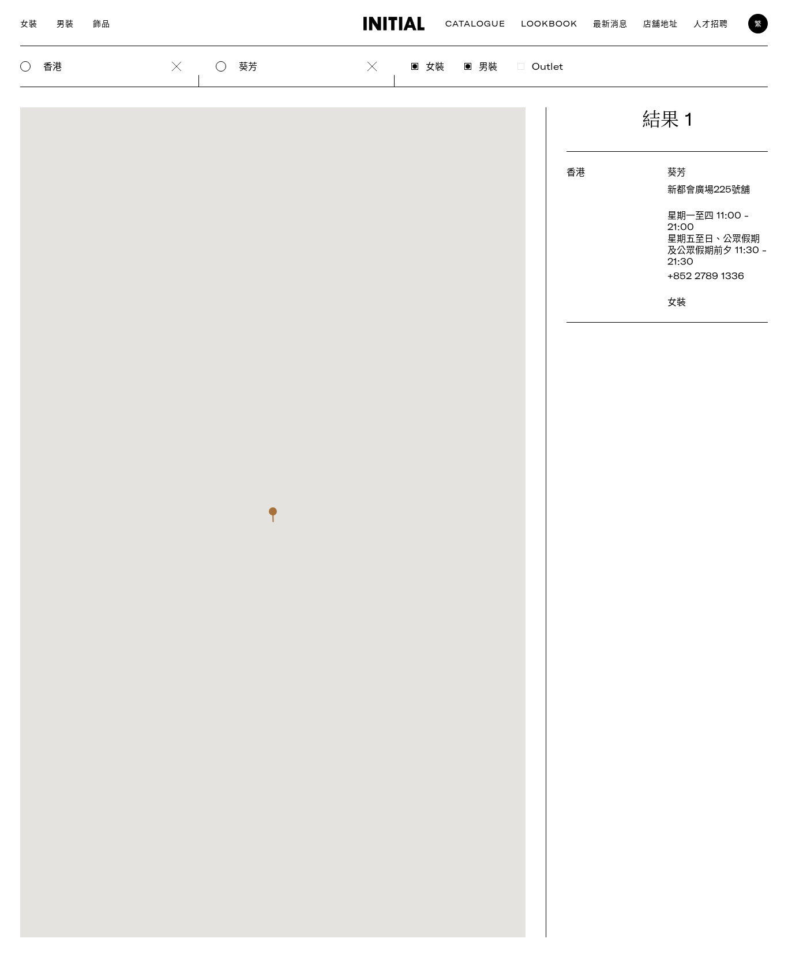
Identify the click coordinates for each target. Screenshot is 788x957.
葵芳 (248, 66)
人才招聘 (710, 23)
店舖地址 (660, 23)
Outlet (547, 66)
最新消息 (610, 23)
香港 (52, 66)
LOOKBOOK (549, 23)
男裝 (65, 23)
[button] (273, 514)
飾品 (101, 23)
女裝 (28, 23)
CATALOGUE (475, 23)
